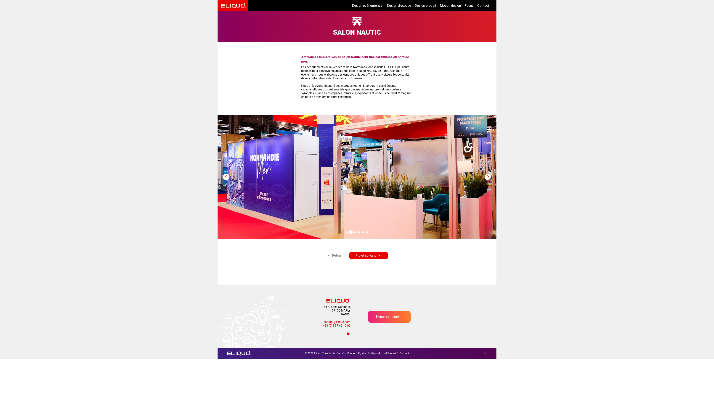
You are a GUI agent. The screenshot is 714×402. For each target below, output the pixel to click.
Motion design (450, 5)
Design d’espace (399, 5)
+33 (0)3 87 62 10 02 (336, 325)
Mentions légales (356, 353)
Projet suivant (366, 255)
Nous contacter (389, 316)
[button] (226, 177)
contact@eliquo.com (337, 322)
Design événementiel (367, 5)
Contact (483, 5)
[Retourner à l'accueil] (233, 5)
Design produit (425, 5)
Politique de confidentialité (383, 353)
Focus (469, 5)
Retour (337, 255)
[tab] (347, 232)
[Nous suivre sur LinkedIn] (348, 333)
